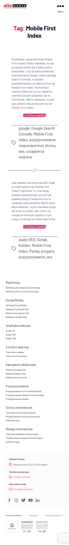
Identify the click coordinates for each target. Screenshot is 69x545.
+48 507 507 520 (21, 477)
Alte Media (17, 515)
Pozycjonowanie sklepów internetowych (25, 395)
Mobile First (19, 107)
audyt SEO (27, 239)
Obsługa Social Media (16, 305)
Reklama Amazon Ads (16, 377)
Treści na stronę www (16, 356)
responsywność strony (37, 145)
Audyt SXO (11, 338)
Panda (34, 251)
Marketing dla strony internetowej (22, 291)
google (24, 128)
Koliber (24, 245)
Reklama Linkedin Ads (16, 317)
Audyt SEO (11, 334)
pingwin (48, 251)
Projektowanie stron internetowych (23, 416)
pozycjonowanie (42, 139)
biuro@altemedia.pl (23, 489)
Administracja (12, 420)
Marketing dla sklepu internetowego (23, 287)
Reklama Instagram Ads (17, 313)
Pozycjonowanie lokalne (17, 399)
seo (21, 151)
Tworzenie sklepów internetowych (22, 434)
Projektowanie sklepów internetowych (24, 438)
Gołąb (42, 239)
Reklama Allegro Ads (16, 373)
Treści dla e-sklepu (15, 352)
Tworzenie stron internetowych (21, 412)
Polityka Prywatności (54, 515)
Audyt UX (10, 330)
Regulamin (33, 515)
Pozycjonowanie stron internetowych (23, 391)
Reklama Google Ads (16, 369)
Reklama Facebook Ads (17, 309)
